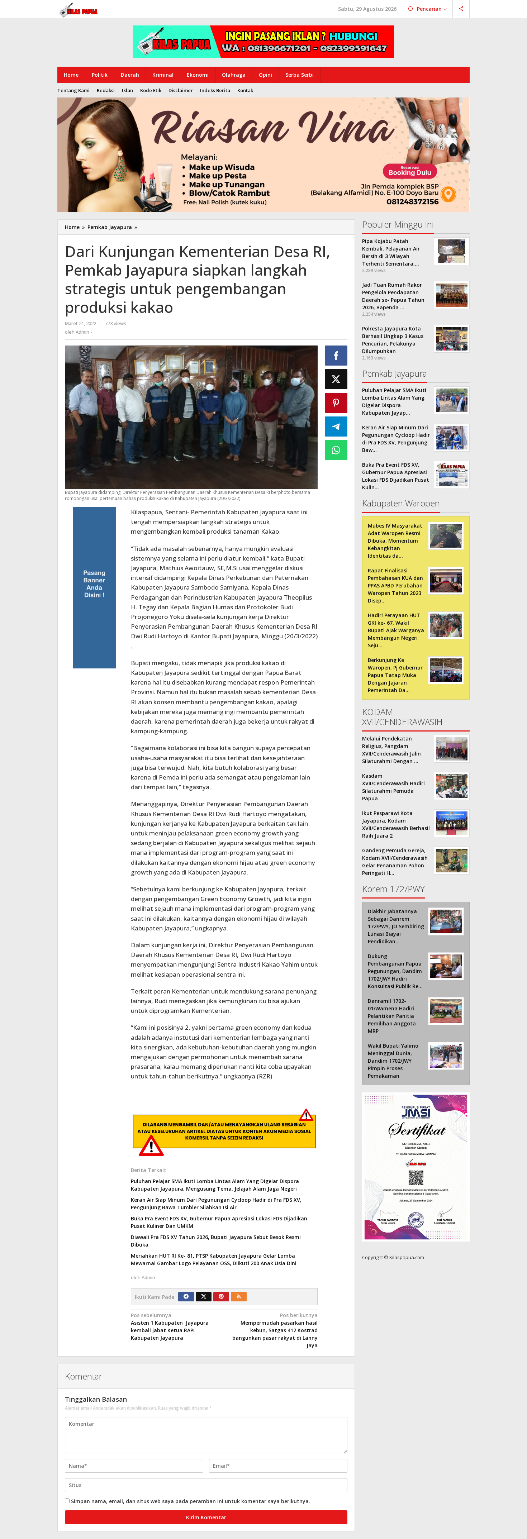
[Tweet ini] (336, 379)
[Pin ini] (336, 403)
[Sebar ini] (336, 356)
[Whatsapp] (336, 450)
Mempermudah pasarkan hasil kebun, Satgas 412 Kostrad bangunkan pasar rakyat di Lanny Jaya (275, 1330)
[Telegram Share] (336, 426)
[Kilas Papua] (78, 9)
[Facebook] (186, 1296)
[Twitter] (204, 1296)
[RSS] (239, 1296)
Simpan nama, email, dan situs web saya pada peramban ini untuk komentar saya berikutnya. (190, 1501)
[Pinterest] (221, 1296)
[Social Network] (461, 9)
